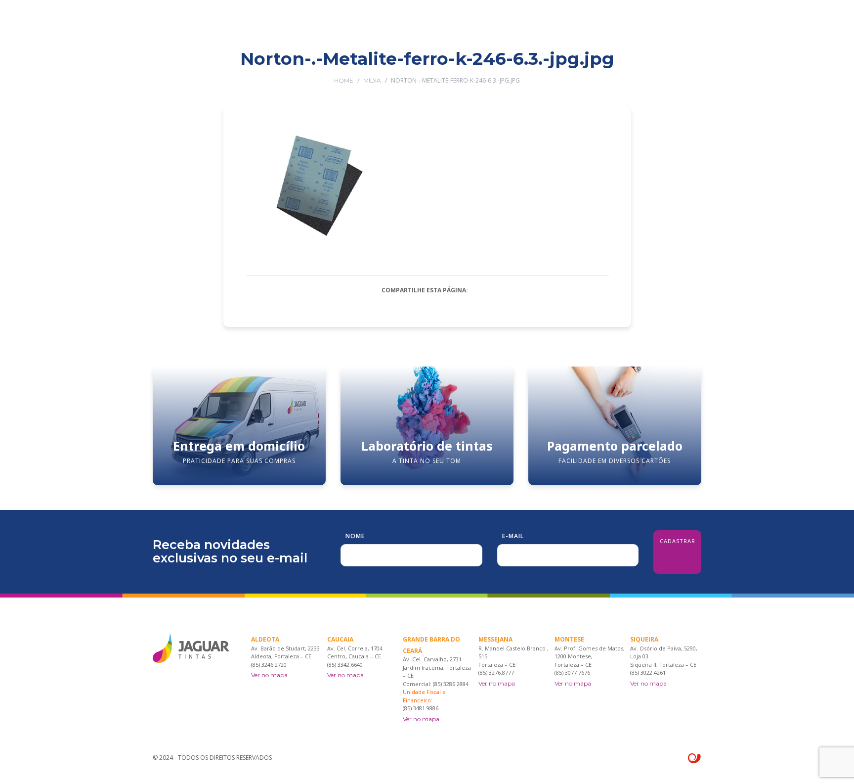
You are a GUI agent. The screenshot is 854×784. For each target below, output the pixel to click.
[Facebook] (683, 65)
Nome (355, 536)
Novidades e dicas (570, 65)
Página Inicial (283, 65)
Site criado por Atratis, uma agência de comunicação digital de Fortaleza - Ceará (694, 758)
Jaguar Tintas (347, 65)
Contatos (634, 65)
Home (343, 80)
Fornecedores (496, 65)
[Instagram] (697, 65)
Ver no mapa (269, 675)
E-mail (513, 536)
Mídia (372, 80)
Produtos (404, 65)
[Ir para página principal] (191, 25)
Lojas (446, 65)
